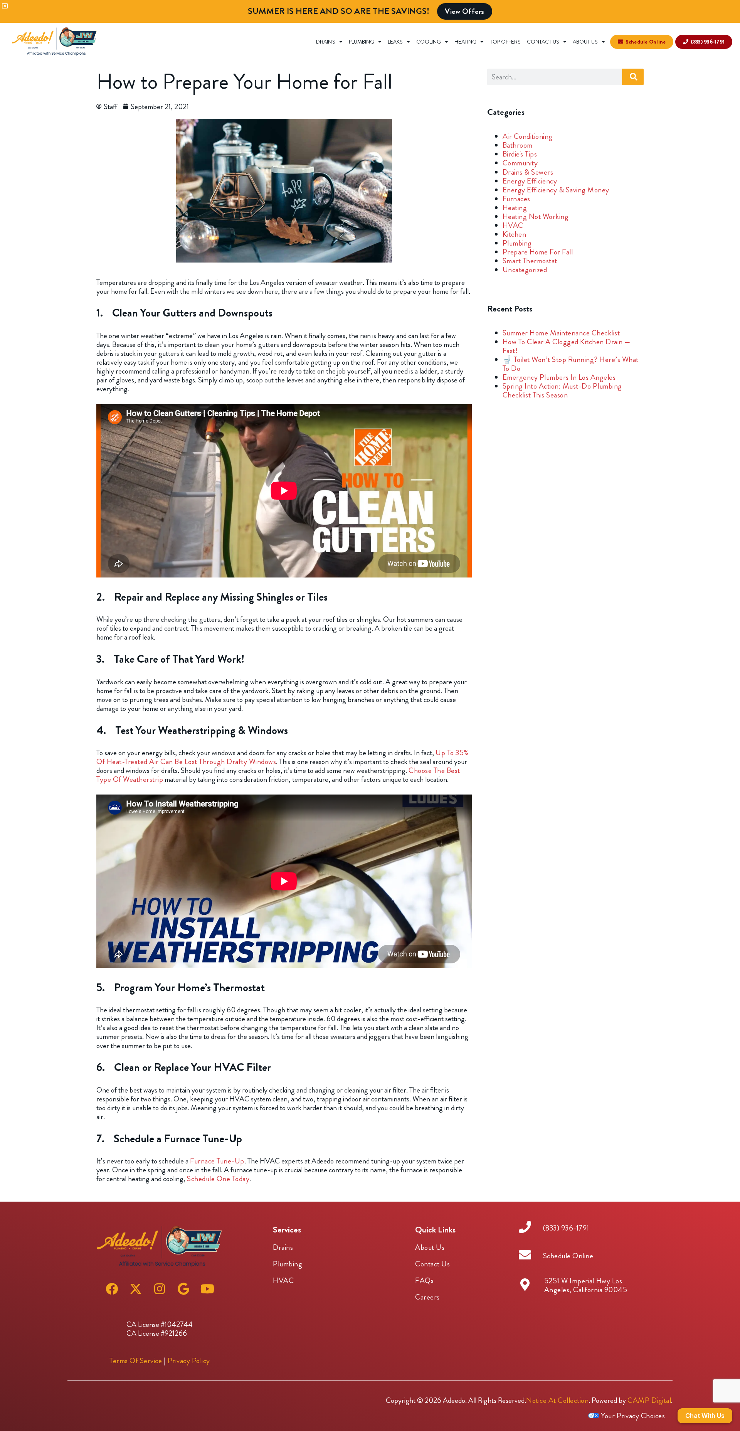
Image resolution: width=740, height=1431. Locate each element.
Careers (427, 1297)
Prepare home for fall (538, 252)
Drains (325, 41)
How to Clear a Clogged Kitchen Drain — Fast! (567, 346)
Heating (465, 41)
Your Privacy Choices (632, 1416)
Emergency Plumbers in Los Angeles (559, 377)
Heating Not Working (536, 216)
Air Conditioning (528, 136)
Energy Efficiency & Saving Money (556, 190)
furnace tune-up (217, 1161)
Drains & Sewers (528, 172)
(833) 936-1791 (566, 1228)
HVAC (513, 225)
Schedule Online (568, 1256)
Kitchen (514, 234)
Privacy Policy (189, 1360)
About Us (585, 41)
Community (520, 163)
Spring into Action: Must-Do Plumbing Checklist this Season (562, 390)
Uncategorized (525, 269)
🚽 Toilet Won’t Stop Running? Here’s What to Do (571, 364)
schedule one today (218, 1178)
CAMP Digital (649, 1400)
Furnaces (516, 199)
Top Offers (505, 41)
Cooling (428, 41)
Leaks (395, 41)
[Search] (633, 77)
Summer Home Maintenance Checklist (561, 333)
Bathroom (518, 145)
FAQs (424, 1280)
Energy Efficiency (530, 181)
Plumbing (361, 41)
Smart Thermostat (530, 261)
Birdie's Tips (520, 154)
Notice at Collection (557, 1400)
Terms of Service (135, 1360)
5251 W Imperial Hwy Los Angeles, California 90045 (585, 1285)
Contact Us (543, 41)
